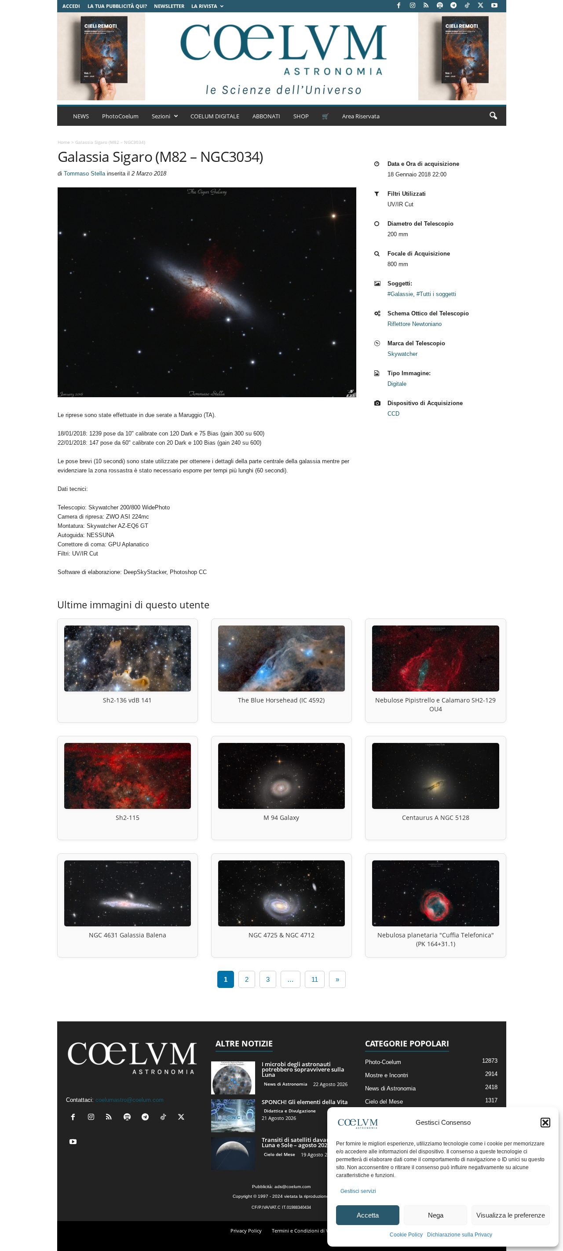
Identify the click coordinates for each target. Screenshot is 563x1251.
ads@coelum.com (292, 1186)
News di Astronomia (285, 1084)
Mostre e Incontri (386, 1075)
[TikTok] (467, 6)
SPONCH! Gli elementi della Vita (305, 1102)
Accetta (368, 1215)
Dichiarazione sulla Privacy (459, 1235)
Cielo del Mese (279, 1154)
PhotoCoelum (120, 116)
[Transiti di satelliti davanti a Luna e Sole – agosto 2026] (233, 1153)
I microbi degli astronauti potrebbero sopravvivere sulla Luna (303, 1069)
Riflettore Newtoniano (415, 324)
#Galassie (400, 294)
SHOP (301, 116)
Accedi (71, 6)
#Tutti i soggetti (436, 294)
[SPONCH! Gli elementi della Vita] (233, 1115)
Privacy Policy (246, 1230)
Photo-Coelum (383, 1062)
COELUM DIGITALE (214, 116)
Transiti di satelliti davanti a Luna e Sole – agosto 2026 (300, 1142)
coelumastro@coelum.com (129, 1100)
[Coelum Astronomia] (281, 56)
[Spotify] (440, 6)
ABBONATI (266, 116)
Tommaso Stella (84, 173)
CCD (393, 413)
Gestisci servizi (358, 1191)
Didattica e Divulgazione (290, 1111)
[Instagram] (412, 6)
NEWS (81, 116)
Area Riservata (361, 116)
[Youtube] (494, 6)
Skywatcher (402, 354)
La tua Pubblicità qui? (117, 6)
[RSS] (426, 6)
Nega (435, 1215)
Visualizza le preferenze (510, 1215)
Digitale (397, 383)
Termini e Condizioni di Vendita (308, 1230)
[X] (480, 6)
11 (314, 979)
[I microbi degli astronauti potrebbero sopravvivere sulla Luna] (233, 1077)
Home (64, 142)
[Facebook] (399, 6)
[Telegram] (453, 6)
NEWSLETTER (169, 6)
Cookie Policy (406, 1235)
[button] (545, 1122)
